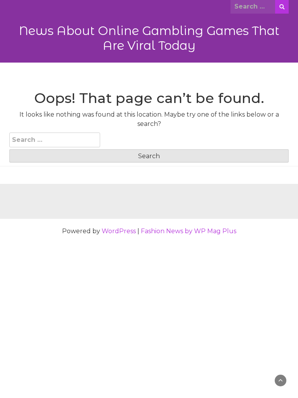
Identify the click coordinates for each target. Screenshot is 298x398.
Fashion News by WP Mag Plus (188, 231)
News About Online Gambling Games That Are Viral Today (149, 38)
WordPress (119, 231)
